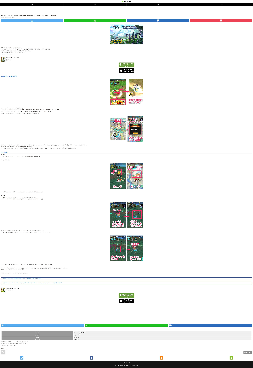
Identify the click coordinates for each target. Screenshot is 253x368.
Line (95, 21)
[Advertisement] (126, 10)
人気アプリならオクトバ (124, 365)
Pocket (221, 21)
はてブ (158, 21)
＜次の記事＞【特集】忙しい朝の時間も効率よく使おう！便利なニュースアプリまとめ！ (21, 278)
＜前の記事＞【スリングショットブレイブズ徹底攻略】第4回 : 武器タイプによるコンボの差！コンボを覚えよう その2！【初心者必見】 (32, 282)
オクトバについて (126, 362)
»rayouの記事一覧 (248, 352)
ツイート (32, 21)
